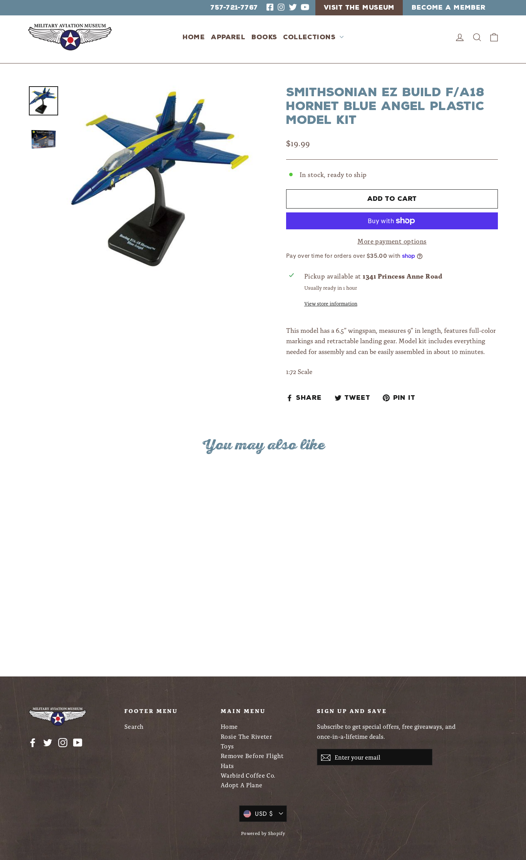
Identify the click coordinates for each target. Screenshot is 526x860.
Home (194, 37)
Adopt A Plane (242, 785)
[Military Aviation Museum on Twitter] (47, 741)
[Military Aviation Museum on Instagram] (62, 741)
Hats (227, 765)
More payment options (392, 241)
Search (134, 726)
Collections (310, 37)
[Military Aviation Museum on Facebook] (32, 741)
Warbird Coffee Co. (248, 775)
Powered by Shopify (263, 833)
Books (264, 37)
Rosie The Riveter (246, 736)
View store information (330, 303)
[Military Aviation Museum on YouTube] (77, 741)
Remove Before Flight (252, 755)
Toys (227, 746)
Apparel (228, 37)
